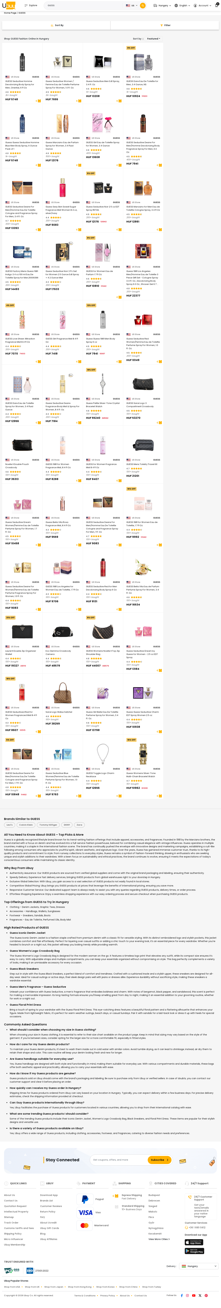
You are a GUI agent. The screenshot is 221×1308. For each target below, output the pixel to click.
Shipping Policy (13, 1233)
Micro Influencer (13, 1239)
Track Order (11, 1222)
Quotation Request (15, 1206)
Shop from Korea (105, 1286)
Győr (151, 1222)
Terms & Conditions (84, 1295)
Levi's (9, 824)
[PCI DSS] (11, 1271)
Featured (152, 38)
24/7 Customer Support (203, 1198)
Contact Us (10, 1200)
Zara (79, 824)
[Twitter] (200, 1296)
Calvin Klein (26, 824)
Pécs (151, 1217)
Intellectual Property (16, 1211)
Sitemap (9, 1217)
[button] (162, 6)
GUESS (35, 77)
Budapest (154, 1195)
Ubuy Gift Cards (49, 1228)
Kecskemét (155, 1233)
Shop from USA (12, 1286)
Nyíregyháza (156, 1228)
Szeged (153, 1206)
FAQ (42, 1217)
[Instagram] (188, 1296)
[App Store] (194, 1243)
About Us (9, 1195)
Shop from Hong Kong (79, 1286)
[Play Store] (194, 1252)
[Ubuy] (8, 5)
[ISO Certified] (36, 1270)
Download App (49, 1195)
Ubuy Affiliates (48, 1239)
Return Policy (47, 1211)
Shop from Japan (53, 1286)
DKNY (67, 824)
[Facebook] (182, 1296)
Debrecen (154, 1200)
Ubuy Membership (14, 1244)
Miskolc (153, 1211)
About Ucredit (48, 1222)
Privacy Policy (107, 1295)
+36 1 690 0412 (197, 1227)
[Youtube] (194, 1296)
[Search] (143, 5)
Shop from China (128, 1286)
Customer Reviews (51, 1206)
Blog (42, 1233)
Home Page (10, 12)
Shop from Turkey (151, 1286)
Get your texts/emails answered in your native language (201, 1210)
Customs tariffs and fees (19, 1228)
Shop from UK (32, 1286)
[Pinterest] (206, 1296)
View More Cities (158, 1239)
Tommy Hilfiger (48, 824)
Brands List (46, 1200)
